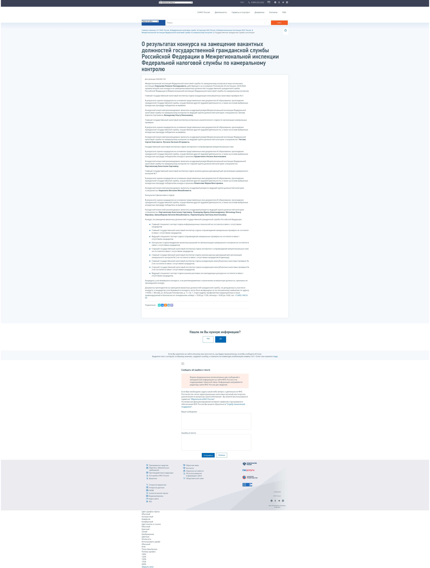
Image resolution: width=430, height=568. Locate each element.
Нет (208, 338)
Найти (279, 23)
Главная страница (149, 30)
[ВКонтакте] (162, 305)
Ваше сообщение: (189, 411)
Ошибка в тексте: (188, 433)
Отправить (208, 455)
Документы (259, 12)
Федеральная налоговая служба (183, 30)
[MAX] (171, 305)
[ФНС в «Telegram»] (283, 2)
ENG (284, 12)
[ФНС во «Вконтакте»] (275, 2)
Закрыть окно (148, 567)
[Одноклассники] (165, 305)
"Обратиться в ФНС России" (202, 399)
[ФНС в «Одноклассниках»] (279, 2)
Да (221, 338)
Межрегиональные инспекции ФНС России (234, 30)
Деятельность (221, 12)
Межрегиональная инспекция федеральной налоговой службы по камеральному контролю (177, 32)
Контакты (273, 12)
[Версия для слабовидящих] (242, 2)
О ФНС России (203, 12)
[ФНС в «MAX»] (286, 2)
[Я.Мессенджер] (159, 305)
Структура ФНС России (207, 30)
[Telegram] (168, 305)
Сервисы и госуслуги (241, 12)
